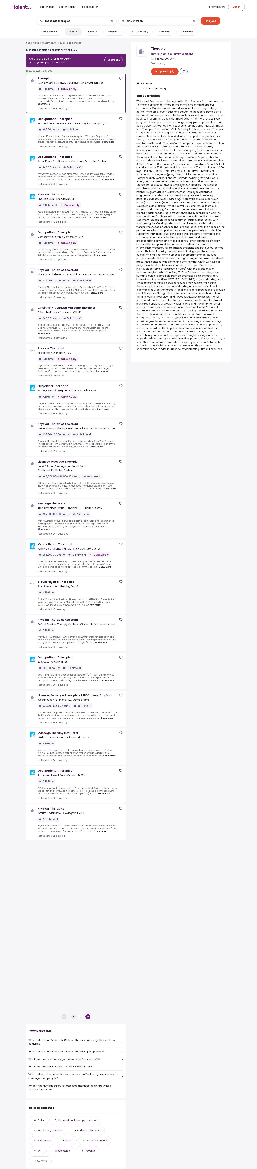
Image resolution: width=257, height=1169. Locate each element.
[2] (87, 1016)
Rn (39, 1150)
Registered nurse (97, 1140)
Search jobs (32, 43)
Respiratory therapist (50, 1130)
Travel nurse (62, 1150)
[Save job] (121, 78)
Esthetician (44, 1140)
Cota (41, 1120)
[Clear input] (111, 21)
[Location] (156, 21)
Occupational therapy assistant (77, 1120)
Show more (44, 103)
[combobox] (76, 21)
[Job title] (74, 21)
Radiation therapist (88, 1130)
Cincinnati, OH (49, 43)
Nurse (68, 1140)
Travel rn (89, 1150)
